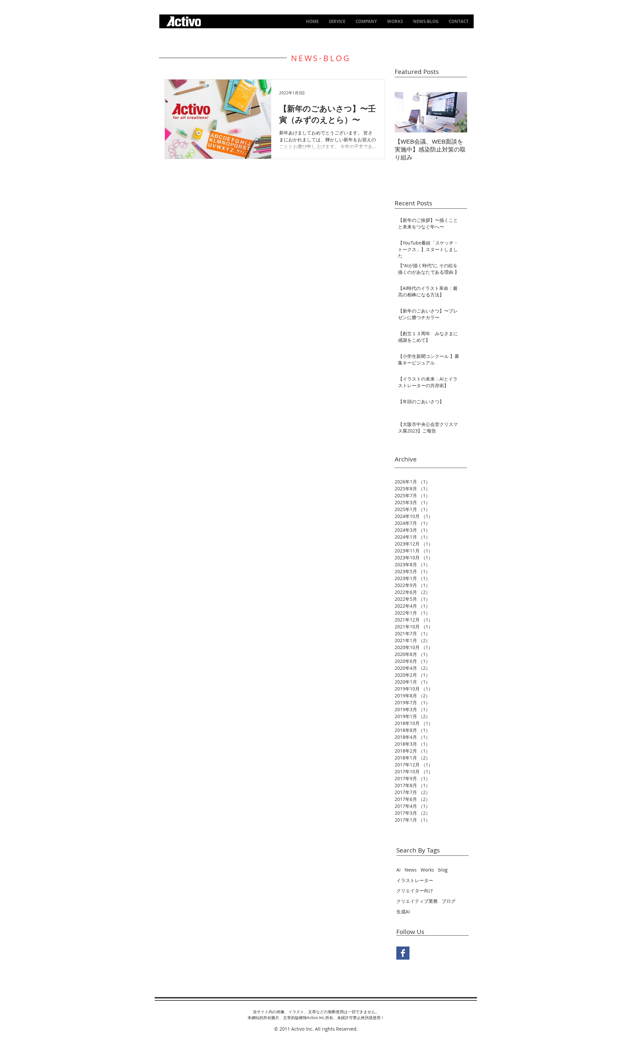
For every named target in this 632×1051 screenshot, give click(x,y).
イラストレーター (414, 880)
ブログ (449, 901)
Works (427, 870)
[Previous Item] (405, 112)
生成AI (403, 911)
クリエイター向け (414, 890)
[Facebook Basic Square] (402, 953)
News (411, 870)
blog (443, 870)
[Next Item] (457, 112)
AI (398, 870)
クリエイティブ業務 (417, 901)
